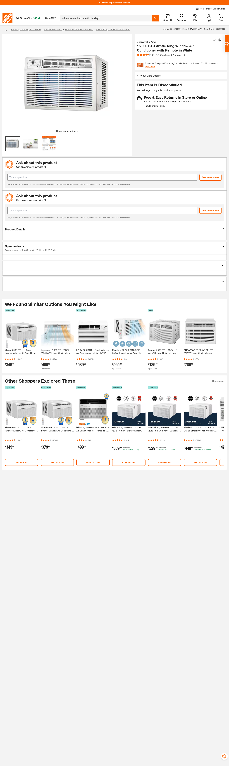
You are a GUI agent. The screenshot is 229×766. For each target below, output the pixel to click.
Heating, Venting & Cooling (26, 29)
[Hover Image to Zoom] (67, 83)
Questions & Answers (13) (173, 55)
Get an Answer (210, 177)
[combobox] (106, 18)
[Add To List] (214, 39)
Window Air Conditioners (79, 29)
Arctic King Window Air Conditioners (116, 29)
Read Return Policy (154, 105)
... (5, 29)
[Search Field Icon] (155, 18)
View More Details (150, 75)
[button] (114, 229)
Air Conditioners (53, 29)
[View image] (12, 143)
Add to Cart (21, 462)
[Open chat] (227, 43)
